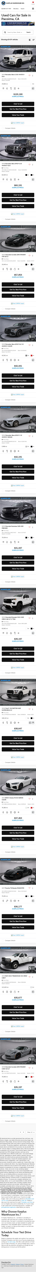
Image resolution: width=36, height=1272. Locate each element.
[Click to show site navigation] (33, 8)
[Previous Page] (20, 1132)
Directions (15, 8)
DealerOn (13, 1264)
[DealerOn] (6, 1262)
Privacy (22, 1264)
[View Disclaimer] (18, 88)
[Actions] (32, 75)
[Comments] (33, 88)
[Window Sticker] (33, 722)
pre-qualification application (8, 1207)
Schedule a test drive (27, 1202)
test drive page (12, 1242)
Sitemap (18, 1264)
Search (28, 32)
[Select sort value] (33, 39)
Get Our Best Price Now (18, 109)
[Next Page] (23, 1132)
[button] (6, 8)
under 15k (24, 1200)
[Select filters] (30, 39)
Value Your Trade (18, 115)
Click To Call (18, 104)
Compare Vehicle (10, 128)
